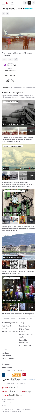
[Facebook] (3, 405)
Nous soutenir (7, 367)
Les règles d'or (24, 326)
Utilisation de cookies (10, 331)
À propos (22, 323)
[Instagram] (5, 405)
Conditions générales (10, 323)
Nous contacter (25, 346)
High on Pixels (17, 411)
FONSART (13, 409)
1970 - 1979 (10, 81)
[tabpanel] (18, 203)
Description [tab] (30, 88)
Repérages (6, 364)
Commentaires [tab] (17, 88)
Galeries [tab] (5, 88)
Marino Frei (11, 65)
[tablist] (18, 87)
